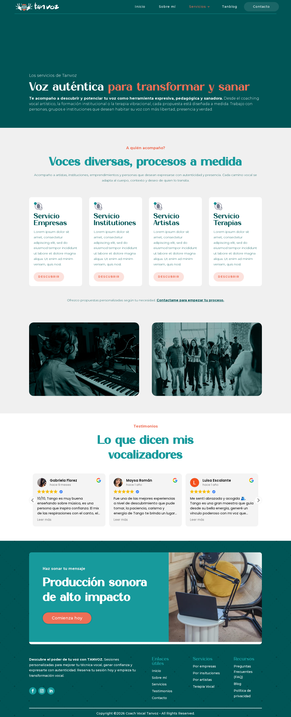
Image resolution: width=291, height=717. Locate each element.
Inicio (140, 7)
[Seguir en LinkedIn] (51, 690)
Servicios (197, 7)
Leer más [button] (44, 520)
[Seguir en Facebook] (32, 690)
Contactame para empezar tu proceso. (190, 300)
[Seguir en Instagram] (41, 690)
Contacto (261, 7)
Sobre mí (167, 7)
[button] (258, 500)
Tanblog (229, 7)
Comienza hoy (67, 618)
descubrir (49, 276)
